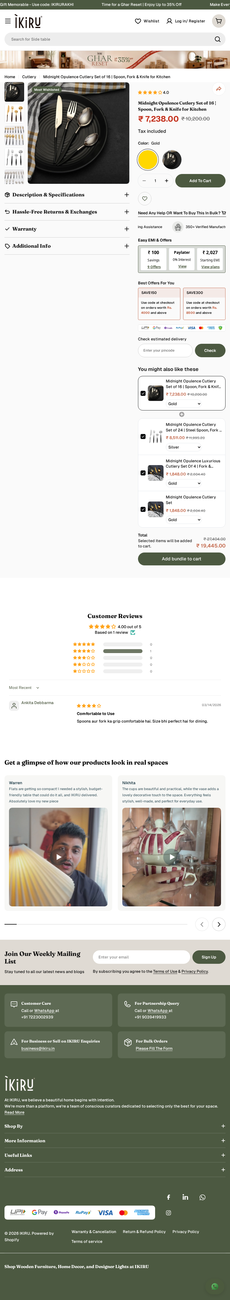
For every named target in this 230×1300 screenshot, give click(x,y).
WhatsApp (44, 1010)
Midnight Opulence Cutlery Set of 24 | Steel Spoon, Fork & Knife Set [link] (194, 427)
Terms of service (87, 1241)
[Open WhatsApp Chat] (214, 1286)
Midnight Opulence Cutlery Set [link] (191, 500)
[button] (150, 92)
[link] (156, 393)
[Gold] (148, 160)
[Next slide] (219, 924)
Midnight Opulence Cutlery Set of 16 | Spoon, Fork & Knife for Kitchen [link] (193, 384)
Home (9, 76)
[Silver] (172, 160)
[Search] (217, 39)
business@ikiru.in (38, 1048)
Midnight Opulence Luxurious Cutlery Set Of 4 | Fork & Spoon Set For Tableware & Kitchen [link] (193, 463)
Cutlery (29, 76)
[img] (89, 705)
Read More (14, 1112)
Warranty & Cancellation (94, 1231)
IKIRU (25, 1233)
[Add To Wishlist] (144, 198)
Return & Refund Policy (144, 1231)
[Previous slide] (202, 924)
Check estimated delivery (162, 339)
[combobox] (115, 39)
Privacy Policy (194, 971)
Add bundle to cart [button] (181, 559)
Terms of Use (165, 971)
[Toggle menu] (7, 21)
